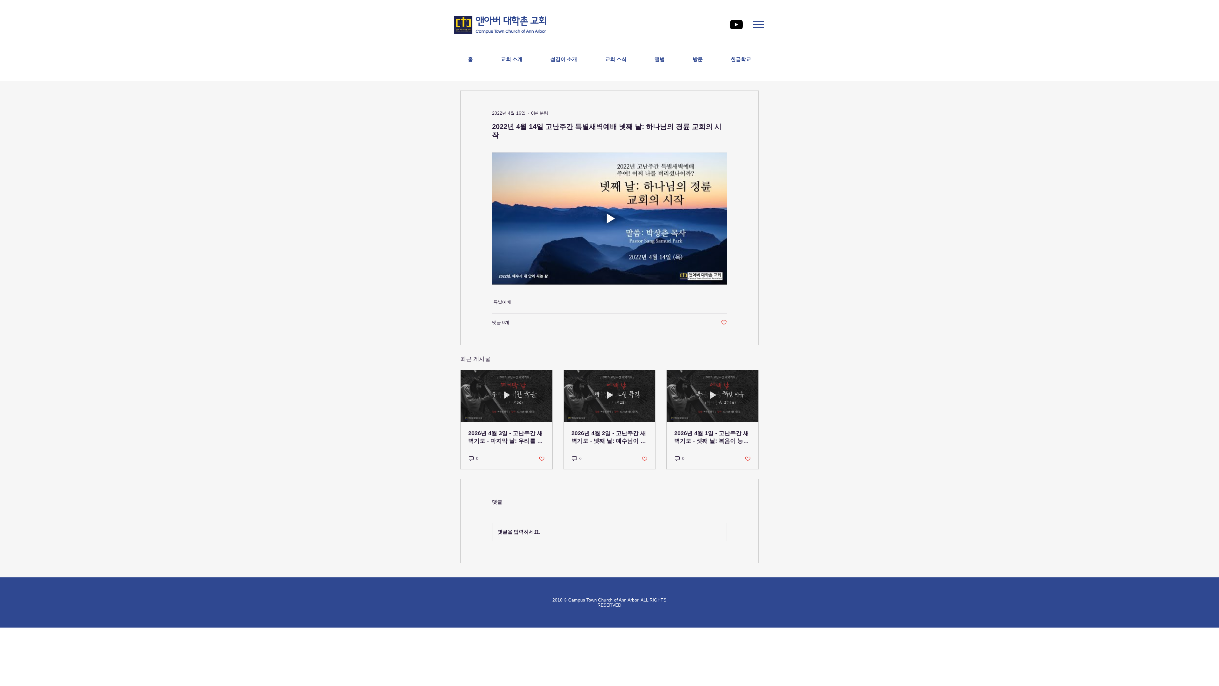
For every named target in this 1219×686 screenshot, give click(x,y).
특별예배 (502, 302)
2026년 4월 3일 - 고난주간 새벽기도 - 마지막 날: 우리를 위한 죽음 (505, 437)
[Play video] (609, 218)
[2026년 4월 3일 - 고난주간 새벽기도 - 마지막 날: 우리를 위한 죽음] (506, 395)
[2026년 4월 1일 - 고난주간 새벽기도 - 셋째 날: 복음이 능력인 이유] (712, 395)
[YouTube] (736, 25)
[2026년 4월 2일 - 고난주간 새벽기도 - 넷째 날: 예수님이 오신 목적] (610, 395)
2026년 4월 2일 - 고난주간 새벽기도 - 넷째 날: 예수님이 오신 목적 (608, 437)
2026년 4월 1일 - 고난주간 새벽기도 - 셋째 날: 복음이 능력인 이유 (711, 437)
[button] (758, 24)
